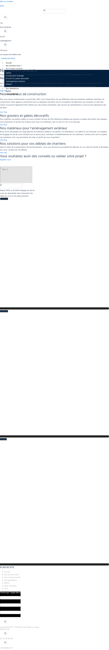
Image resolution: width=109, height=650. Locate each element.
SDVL (2, 6)
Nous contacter (10, 586)
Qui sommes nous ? (14, 66)
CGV (6, 588)
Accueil (9, 63)
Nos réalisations (10, 580)
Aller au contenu (6, 1)
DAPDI (6, 583)
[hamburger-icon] (106, 62)
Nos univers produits (12, 577)
